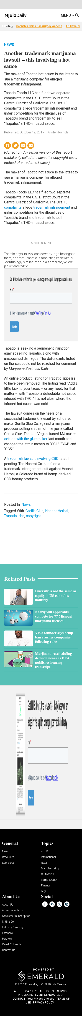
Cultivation (47, 874)
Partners (7, 938)
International (48, 857)
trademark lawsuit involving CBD (33, 458)
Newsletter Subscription (16, 916)
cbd (21, 516)
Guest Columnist (12, 944)
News (9, 45)
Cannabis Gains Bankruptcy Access (39, 26)
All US (44, 851)
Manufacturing (50, 868)
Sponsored (8, 862)
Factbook (7, 933)
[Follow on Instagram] (66, 904)
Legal (44, 891)
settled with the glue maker (25, 439)
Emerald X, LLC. (34, 984)
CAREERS (31, 991)
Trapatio (10, 516)
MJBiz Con (8, 921)
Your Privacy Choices (41, 998)
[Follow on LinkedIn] (52, 904)
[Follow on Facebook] (45, 904)
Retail (44, 862)
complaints (13, 207)
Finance (45, 885)
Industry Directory (12, 927)
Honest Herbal (56, 511)
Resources (8, 857)
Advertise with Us (12, 910)
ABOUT (18, 991)
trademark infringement (51, 207)
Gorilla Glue (35, 511)
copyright (33, 516)
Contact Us (8, 950)
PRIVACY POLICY (43, 1002)
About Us (7, 904)
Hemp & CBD (49, 879)
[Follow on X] (59, 904)
